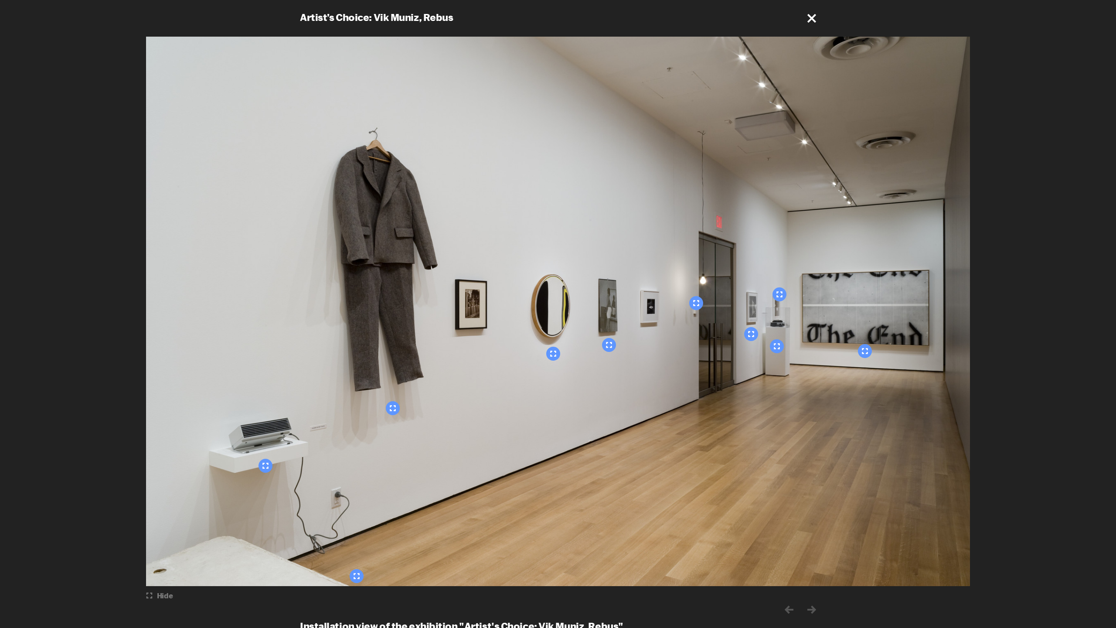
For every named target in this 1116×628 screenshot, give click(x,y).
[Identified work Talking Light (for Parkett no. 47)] (696, 303)
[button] (812, 18)
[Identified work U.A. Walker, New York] (779, 294)
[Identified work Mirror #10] (553, 353)
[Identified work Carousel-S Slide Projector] (776, 346)
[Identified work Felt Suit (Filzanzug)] (392, 408)
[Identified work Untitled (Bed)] (356, 576)
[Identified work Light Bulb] (751, 334)
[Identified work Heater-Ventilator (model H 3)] (265, 465)
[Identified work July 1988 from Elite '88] (609, 344)
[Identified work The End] (864, 351)
